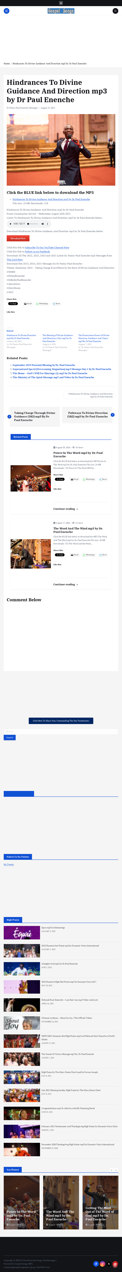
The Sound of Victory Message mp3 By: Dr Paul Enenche (68, 1054)
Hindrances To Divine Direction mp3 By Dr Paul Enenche (21, 337)
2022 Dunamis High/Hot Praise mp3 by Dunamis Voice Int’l (69, 981)
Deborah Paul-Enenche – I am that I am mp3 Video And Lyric (70, 1000)
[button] (112, 1170)
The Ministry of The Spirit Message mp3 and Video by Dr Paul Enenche (53, 377)
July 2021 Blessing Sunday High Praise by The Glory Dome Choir (71, 1090)
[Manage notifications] (115, 1265)
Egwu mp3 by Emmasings (53, 927)
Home (7, 63)
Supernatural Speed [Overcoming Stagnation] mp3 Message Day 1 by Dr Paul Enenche (62, 369)
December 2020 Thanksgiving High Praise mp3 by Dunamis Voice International (78, 1144)
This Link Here (15, 259)
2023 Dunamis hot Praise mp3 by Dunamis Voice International (70, 945)
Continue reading (64, 508)
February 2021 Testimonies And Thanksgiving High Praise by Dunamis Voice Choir (80, 1126)
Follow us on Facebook (37, 251)
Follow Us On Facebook (19, 793)
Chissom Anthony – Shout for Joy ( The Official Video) (67, 1018)
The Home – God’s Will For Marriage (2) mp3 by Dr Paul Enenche (50, 373)
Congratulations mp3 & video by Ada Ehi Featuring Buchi (68, 1108)
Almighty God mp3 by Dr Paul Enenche (60, 963)
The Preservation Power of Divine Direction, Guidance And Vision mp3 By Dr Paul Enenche (93, 338)
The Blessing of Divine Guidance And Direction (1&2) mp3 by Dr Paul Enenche (58, 338)
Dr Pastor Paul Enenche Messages (22, 107)
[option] (22, 1202)
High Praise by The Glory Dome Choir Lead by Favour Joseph (70, 1072)
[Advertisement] (61, 39)
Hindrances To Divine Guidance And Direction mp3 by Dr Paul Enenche (50, 63)
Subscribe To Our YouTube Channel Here (47, 247)
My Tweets (9, 864)
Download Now (18, 238)
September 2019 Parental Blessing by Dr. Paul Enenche (44, 365)
